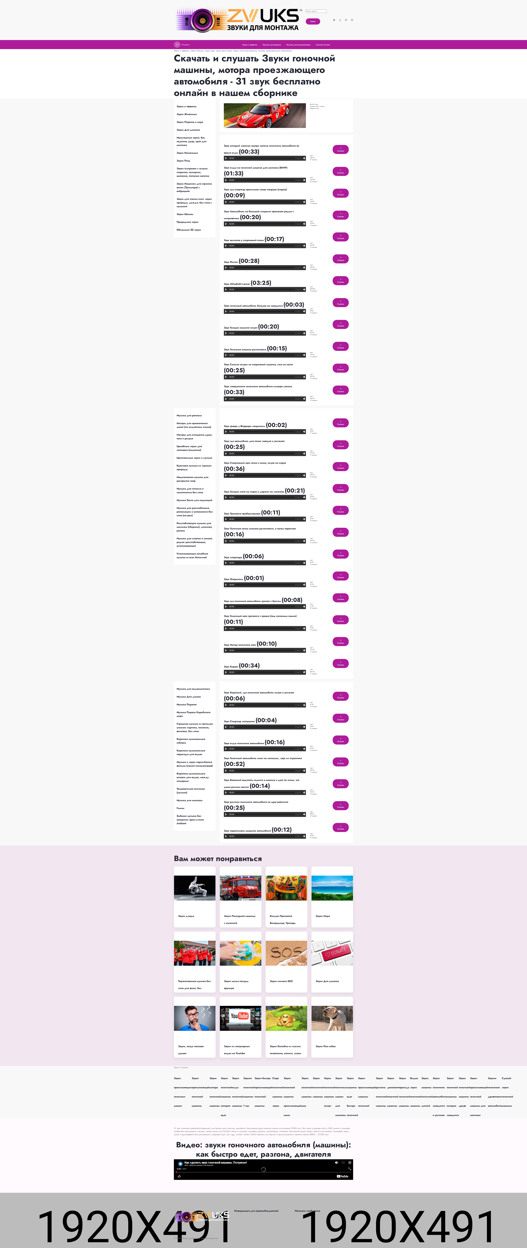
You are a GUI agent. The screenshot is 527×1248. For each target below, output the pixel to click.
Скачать (340, 150)
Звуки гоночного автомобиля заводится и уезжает (440, 1096)
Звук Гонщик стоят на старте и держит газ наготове (254, 491)
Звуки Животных (187, 114)
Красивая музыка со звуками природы (194, 467)
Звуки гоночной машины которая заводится (453, 1096)
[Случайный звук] (352, 20)
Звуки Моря (323, 916)
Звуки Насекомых (187, 153)
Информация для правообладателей (256, 1211)
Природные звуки (187, 222)
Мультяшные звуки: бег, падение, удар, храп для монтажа (191, 141)
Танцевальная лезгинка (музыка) (191, 790)
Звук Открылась (234, 579)
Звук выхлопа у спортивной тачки (244, 240)
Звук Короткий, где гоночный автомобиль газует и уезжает (259, 692)
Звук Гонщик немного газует (241, 327)
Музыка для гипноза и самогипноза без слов (190, 490)
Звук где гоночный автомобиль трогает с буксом (253, 601)
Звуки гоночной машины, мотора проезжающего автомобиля (263, 50)
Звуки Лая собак (326, 1046)
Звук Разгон (231, 262)
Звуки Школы (185, 214)
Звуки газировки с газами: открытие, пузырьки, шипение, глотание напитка (193, 172)
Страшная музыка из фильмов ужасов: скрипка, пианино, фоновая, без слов (195, 727)
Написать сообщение (307, 1211)
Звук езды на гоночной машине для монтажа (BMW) (255, 167)
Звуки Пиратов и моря (190, 122)
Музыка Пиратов (187, 704)
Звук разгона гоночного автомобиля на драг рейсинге (256, 802)
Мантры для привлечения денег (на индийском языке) (194, 425)
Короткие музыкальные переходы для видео (191, 752)
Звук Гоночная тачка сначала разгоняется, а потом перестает (260, 528)
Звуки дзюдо (186, 916)
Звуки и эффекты (181, 50)
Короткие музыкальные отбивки (191, 741)
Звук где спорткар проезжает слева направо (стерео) (255, 189)
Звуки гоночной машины (318, 1087)
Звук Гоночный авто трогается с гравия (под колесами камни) (260, 616)
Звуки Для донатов (188, 130)
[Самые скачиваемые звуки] (340, 20)
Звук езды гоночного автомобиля (244, 743)
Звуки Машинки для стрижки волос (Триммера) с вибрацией (194, 187)
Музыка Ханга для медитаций (194, 500)
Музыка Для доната (189, 696)
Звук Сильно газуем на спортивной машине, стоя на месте (258, 364)
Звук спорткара (233, 557)
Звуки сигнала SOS (281, 981)
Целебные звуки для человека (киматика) (189, 448)
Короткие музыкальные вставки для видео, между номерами (193, 777)
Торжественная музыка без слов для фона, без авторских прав (194, 988)
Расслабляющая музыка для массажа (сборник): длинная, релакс (194, 526)
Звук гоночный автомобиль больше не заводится (253, 306)
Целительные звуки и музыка (194, 458)
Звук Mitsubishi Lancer (237, 284)
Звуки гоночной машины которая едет (226, 1096)
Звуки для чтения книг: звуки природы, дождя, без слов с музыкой (194, 202)
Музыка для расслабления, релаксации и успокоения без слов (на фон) (195, 511)
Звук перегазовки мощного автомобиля (248, 831)
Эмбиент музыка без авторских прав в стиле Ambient (190, 819)
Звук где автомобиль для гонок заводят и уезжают (254, 441)
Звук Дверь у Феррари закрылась (245, 426)
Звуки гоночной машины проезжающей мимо (293, 1096)
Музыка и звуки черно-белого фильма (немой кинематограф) (195, 764)
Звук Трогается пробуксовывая (242, 513)
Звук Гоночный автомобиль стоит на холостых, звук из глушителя (263, 758)
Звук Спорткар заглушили (240, 721)
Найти (313, 21)
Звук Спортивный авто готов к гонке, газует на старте (255, 463)
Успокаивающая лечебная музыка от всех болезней (192, 555)
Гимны (180, 808)
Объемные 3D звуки (189, 230)
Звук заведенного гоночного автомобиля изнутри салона (258, 386)
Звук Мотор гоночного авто (240, 645)
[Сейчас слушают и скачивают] (346, 20)
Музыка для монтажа (189, 800)
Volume (303, 158)
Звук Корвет (231, 666)
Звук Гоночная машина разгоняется (245, 349)
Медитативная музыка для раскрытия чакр (192, 479)
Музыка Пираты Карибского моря (194, 714)
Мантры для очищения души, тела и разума (194, 436)
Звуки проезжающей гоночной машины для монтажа (479, 1096)
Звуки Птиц (183, 160)
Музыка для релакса (189, 415)
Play (226, 158)
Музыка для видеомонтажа (193, 689)
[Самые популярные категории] (334, 20)
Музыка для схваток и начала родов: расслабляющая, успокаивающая (194, 542)
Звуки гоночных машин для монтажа (341, 1096)
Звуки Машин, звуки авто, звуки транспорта (211, 50)
